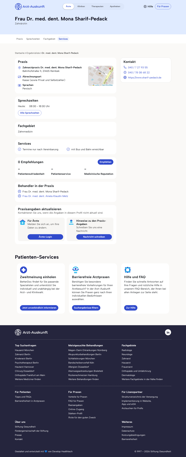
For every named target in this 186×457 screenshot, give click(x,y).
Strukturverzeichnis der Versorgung (140, 396)
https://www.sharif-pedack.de (144, 77)
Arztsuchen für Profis (132, 408)
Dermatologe (128, 375)
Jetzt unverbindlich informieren (39, 307)
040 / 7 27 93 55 (138, 67)
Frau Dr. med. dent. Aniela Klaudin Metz (45, 196)
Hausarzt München (24, 350)
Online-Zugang (76, 409)
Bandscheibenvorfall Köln (81, 362)
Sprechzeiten (33, 38)
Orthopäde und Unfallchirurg (136, 371)
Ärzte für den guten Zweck (82, 417)
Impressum (127, 426)
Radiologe (127, 350)
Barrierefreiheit (129, 439)
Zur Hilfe (130, 307)
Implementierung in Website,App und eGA (136, 402)
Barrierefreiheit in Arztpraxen (30, 401)
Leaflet (96, 85)
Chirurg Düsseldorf (24, 371)
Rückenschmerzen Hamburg (82, 375)
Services (63, 38)
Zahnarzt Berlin (22, 354)
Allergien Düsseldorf (78, 366)
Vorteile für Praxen (77, 396)
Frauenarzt (127, 366)
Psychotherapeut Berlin (27, 362)
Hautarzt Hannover (24, 366)
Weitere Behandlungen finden (83, 379)
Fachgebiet (49, 38)
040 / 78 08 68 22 (139, 72)
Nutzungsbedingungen (133, 435)
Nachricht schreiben (94, 236)
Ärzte (68, 6)
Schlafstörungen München (81, 358)
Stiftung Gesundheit (25, 426)
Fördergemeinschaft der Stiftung (31, 430)
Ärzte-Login (45, 236)
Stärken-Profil (75, 413)
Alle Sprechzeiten (29, 112)
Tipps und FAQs (23, 396)
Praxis (19, 38)
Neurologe (127, 354)
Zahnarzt (126, 358)
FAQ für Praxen (76, 401)
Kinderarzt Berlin (23, 358)
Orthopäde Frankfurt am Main (30, 375)
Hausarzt (126, 362)
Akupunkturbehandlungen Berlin (84, 354)
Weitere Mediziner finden (28, 379)
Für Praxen (163, 6)
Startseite (20, 53)
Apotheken (115, 6)
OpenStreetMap (107, 85)
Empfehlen (105, 161)
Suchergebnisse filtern (86, 307)
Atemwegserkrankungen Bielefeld (85, 371)
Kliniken (81, 6)
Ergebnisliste (33, 53)
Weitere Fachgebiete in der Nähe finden (142, 379)
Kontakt (19, 439)
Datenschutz (128, 430)
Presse (18, 435)
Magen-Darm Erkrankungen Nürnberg (87, 350)
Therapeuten (97, 6)
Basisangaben (75, 405)
